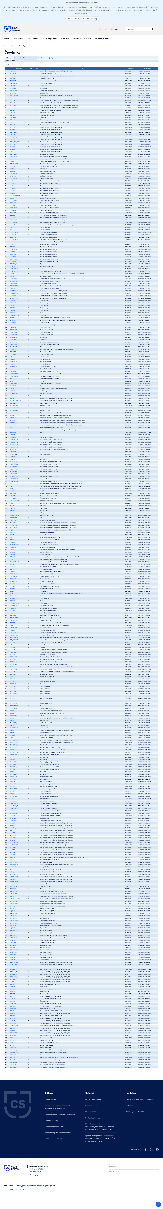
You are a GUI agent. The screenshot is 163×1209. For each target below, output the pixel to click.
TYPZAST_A (13, 784)
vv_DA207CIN (14, 842)
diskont (12, 198)
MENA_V (12, 510)
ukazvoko (13, 811)
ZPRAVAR (13, 1047)
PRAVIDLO (13, 615)
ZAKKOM (13, 935)
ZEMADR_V (13, 974)
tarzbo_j (12, 730)
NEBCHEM (13, 542)
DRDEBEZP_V (14, 286)
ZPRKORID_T (14, 1050)
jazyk (11, 396)
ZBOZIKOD (13, 952)
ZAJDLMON (13, 916)
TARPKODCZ (14, 725)
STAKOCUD (13, 681)
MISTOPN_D (13, 525)
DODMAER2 (13, 205)
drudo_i (12, 305)
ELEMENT (13, 354)
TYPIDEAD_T (14, 740)
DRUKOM (13, 325)
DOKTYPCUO (14, 269)
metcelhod (13, 520)
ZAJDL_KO (13, 896)
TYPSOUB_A (13, 774)
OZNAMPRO (13, 581)
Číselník (39, 58)
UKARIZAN (13, 801)
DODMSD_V (13, 222)
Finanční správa (91, 1106)
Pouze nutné (73, 18)
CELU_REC (13, 144)
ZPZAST (12, 1057)
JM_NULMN (13, 417)
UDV (11, 798)
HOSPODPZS (14, 376)
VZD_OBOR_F (14, 876)
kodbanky (13, 432)
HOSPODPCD (14, 374)
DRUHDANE (13, 313)
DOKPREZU (13, 261)
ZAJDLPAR (13, 923)
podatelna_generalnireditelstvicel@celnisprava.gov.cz (34, 1186)
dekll (11, 181)
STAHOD (12, 679)
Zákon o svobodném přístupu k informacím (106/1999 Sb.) (57, 1107)
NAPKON (13, 540)
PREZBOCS (13, 620)
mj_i (11, 530)
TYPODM (13, 759)
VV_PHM (12, 857)
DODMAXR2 (13, 210)
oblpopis (12, 554)
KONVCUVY (13, 469)
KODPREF (13, 452)
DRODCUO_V (14, 293)
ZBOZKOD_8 (14, 959)
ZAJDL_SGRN (14, 901)
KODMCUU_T (14, 444)
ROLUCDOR (13, 649)
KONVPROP (13, 474)
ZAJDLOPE (13, 918)
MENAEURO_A (14, 515)
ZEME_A (12, 986)
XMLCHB (12, 884)
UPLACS (12, 815)
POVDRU (12, 601)
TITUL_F (12, 735)
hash (11, 369)
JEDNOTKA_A (14, 405)
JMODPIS (13, 420)
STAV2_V (12, 698)
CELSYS (12, 120)
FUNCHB (12, 359)
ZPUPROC (13, 1055)
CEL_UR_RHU (14, 105)
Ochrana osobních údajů (55, 1126)
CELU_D (12, 125)
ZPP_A (12, 1040)
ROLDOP (12, 642)
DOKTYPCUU (14, 271)
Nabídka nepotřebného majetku (58, 1132)
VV (11, 830)
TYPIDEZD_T (14, 750)
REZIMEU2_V (14, 637)
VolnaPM (12, 823)
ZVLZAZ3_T (13, 1064)
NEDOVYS (13, 547)
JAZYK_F (12, 398)
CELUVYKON (14, 164)
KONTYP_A (13, 461)
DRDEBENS (13, 278)
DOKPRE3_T (13, 254)
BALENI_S (13, 88)
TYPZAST (13, 781)
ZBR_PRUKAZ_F (15, 962)
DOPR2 (12, 276)
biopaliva (13, 98)
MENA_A (12, 505)
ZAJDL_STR (13, 906)
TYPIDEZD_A (14, 745)
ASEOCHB (13, 78)
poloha (12, 591)
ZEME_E (12, 991)
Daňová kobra (91, 1112)
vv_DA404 (13, 852)
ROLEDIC (13, 647)
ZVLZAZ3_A (13, 1062)
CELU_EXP (13, 134)
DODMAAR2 (13, 200)
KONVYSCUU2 (14, 481)
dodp (11, 227)
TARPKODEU (14, 728)
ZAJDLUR (13, 925)
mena (11, 503)
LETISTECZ (13, 498)
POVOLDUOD (14, 605)
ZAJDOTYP (13, 930)
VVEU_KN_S (13, 862)
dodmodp (13, 212)
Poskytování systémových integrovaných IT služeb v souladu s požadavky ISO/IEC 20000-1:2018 (99, 1127)
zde (85, 13)
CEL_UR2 (13, 112)
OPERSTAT (13, 574)
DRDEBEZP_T (14, 283)
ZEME (12, 984)
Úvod (6, 46)
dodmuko (13, 225)
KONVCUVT (13, 466)
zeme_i (12, 996)
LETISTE (12, 496)
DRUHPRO (13, 322)
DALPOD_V (13, 178)
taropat (12, 718)
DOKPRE (12, 247)
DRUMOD (13, 327)
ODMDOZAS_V (14, 562)
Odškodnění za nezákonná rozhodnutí (60, 1114)
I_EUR (12, 388)
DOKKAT (12, 244)
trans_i (12, 737)
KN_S (11, 430)
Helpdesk (130, 1106)
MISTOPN (13, 523)
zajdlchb (12, 911)
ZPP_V (12, 1045)
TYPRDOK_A (14, 764)
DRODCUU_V (14, 298)
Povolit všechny (90, 18)
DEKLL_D (13, 183)
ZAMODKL (13, 945)
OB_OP (12, 549)
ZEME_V (12, 1001)
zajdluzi (12, 928)
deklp (12, 186)
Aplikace (65, 38)
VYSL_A (12, 872)
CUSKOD (12, 171)
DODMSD (13, 215)
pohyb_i (12, 588)
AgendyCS (13, 71)
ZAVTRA (12, 947)
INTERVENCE (14, 393)
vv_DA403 (13, 850)
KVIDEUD (13, 493)
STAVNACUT (14, 703)
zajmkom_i (13, 933)
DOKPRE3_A (13, 252)
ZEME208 (13, 1008)
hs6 (11, 378)
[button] (152, 29)
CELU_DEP (13, 127)
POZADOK (13, 608)
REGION (12, 630)
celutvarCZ (13, 161)
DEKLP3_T (13, 190)
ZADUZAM (13, 889)
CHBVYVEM (13, 386)
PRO (11, 625)
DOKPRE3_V (13, 256)
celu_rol (12, 147)
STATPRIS (13, 686)
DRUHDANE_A (14, 315)
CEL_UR (12, 100)
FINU (11, 357)
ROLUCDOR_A (14, 652)
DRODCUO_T (14, 291)
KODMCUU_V (14, 447)
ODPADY (12, 564)
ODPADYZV (13, 566)
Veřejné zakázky (51, 1120)
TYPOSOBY (13, 762)
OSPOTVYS (13, 576)
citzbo (12, 169)
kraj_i (11, 486)
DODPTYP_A (14, 232)
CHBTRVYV (13, 383)
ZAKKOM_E (13, 940)
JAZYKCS (13, 403)
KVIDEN (12, 491)
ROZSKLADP (14, 664)
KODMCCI (13, 437)
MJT (11, 537)
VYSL (11, 869)
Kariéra (87, 38)
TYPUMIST (13, 779)
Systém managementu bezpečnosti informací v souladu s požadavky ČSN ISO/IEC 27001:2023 (100, 1138)
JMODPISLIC (13, 422)
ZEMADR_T (13, 972)
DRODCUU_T (14, 295)
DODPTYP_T (14, 234)
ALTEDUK (13, 73)
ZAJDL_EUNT (14, 891)
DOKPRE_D (13, 249)
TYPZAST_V (13, 789)
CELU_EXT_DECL (15, 142)
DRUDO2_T (13, 310)
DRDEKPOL (13, 288)
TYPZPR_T (13, 791)
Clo (28, 38)
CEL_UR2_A (13, 115)
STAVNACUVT (14, 708)
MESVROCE (13, 518)
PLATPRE (13, 586)
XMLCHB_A (13, 886)
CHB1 (11, 381)
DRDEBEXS (13, 281)
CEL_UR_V (13, 110)
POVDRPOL (13, 596)
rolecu (12, 645)
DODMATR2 (13, 208)
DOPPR (12, 274)
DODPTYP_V (14, 237)
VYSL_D (12, 874)
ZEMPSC (12, 1030)
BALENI (12, 86)
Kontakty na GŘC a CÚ (135, 1112)
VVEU (12, 859)
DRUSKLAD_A (14, 339)
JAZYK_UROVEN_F (15, 400)
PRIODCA (13, 623)
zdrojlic (12, 967)
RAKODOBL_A (14, 628)
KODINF (12, 435)
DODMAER (13, 203)
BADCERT (13, 81)
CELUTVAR (13, 159)
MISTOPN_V (13, 527)
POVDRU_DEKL (14, 603)
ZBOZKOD (13, 955)
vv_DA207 (13, 840)
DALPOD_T (13, 176)
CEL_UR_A (13, 103)
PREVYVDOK (14, 618)
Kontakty (77, 38)
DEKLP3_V (13, 193)
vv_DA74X (13, 854)
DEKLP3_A (13, 188)
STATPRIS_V (13, 693)
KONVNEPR (13, 471)
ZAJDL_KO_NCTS (15, 899)
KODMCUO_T (14, 440)
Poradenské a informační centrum (139, 1099)
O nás (6, 38)
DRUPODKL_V (14, 335)
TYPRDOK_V (13, 769)
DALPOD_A (13, 173)
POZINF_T (13, 613)
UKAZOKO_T (14, 806)
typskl (12, 771)
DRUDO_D (13, 303)
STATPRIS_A (13, 688)
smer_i (12, 676)
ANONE (12, 76)
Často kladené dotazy (53, 1139)
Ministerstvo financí (93, 1099)
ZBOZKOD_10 (14, 957)
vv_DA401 (13, 847)
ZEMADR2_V (14, 979)
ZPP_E (12, 1042)
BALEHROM (13, 83)
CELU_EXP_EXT (14, 137)
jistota (12, 413)
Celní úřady (18, 38)
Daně (35, 38)
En (106, 29)
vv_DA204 (13, 833)
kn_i (11, 427)
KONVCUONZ (14, 464)
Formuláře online (102, 38)
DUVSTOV (13, 349)
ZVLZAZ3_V (13, 1067)
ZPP (11, 1038)
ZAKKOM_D (13, 938)
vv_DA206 (13, 837)
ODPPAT (12, 569)
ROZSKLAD (13, 662)
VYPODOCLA (14, 864)
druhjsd (12, 317)
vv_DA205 (13, 835)
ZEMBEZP (13, 981)
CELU (11, 122)
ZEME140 (13, 1003)
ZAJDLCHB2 (13, 913)
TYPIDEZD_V (14, 752)
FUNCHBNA (13, 364)
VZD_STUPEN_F (15, 881)
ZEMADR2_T (14, 977)
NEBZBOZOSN (14, 545)
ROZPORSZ (13, 659)
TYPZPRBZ (13, 796)
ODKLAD (12, 557)
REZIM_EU (13, 632)
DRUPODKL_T (14, 332)
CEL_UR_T (13, 107)
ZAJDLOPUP (14, 920)
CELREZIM (13, 117)
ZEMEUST (13, 1023)
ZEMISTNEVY (14, 1025)
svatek (12, 713)
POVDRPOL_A (14, 598)
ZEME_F (12, 994)
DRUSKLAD (13, 337)
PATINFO (12, 584)
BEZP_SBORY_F (14, 95)
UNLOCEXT (13, 813)
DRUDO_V (13, 308)
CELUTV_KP (13, 156)
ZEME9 (12, 1011)
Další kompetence (49, 38)
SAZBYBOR (13, 669)
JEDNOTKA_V (14, 410)
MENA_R (12, 508)
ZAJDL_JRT (13, 894)
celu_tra (12, 149)
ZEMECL (12, 1013)
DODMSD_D (13, 220)
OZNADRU (13, 579)
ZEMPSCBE (13, 1033)
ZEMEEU (12, 1016)
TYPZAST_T (13, 786)
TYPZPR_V (13, 793)
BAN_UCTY (13, 93)
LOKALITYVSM (14, 500)
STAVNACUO (14, 701)
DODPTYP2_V (14, 239)
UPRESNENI (13, 820)
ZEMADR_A (13, 969)
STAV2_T (12, 696)
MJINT (12, 535)
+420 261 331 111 (17, 1189)
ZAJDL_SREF (14, 903)
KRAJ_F (12, 483)
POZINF (12, 610)
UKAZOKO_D (14, 803)
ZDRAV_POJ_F (14, 964)
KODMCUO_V (14, 442)
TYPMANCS (13, 754)
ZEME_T (12, 999)
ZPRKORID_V (14, 1052)
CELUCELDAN (14, 154)
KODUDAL (13, 457)
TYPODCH (13, 757)
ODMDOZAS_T (14, 559)
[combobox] (137, 29)
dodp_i (12, 229)
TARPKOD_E (13, 723)
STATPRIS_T (13, 691)
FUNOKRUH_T (14, 366)
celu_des (12, 129)
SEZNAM (12, 671)
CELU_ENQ (13, 132)
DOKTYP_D (13, 264)
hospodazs (13, 371)
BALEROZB (13, 90)
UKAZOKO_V (14, 808)
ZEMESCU (13, 1021)
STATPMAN (13, 684)
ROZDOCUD (13, 657)
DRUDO (12, 300)
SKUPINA (13, 674)
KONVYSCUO (14, 476)
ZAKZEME (13, 942)
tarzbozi (12, 732)
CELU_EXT (13, 139)
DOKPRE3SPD (14, 259)
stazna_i (12, 711)
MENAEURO (13, 513)
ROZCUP (12, 654)
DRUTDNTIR (13, 342)
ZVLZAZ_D (13, 1060)
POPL (11, 593)
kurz (11, 488)
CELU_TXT (13, 151)
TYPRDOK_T (13, 767)
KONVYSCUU (14, 479)
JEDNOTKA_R (14, 408)
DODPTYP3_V (14, 242)
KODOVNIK (13, 449)
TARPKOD (13, 720)
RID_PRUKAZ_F (14, 640)
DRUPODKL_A (14, 330)
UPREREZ (13, 818)
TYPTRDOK (13, 776)
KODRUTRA (13, 454)
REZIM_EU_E (14, 635)
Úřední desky (50, 1099)
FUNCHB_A (13, 361)
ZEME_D (12, 989)
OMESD (12, 571)
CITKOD (12, 166)
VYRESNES (13, 867)
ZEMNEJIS (13, 1028)
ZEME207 (13, 1006)
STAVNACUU (14, 706)
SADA (12, 667)
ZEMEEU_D (13, 1018)
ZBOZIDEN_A (14, 950)
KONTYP (12, 459)
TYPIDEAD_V (14, 742)
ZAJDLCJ (13, 908)
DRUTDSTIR (13, 344)
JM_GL (12, 415)
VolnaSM (12, 825)
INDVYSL (12, 391)
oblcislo (12, 552)
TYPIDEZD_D (14, 747)
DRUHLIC (13, 320)
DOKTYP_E (13, 266)
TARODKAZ (13, 715)
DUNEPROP (13, 347)
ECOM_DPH (13, 352)
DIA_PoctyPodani (15, 195)
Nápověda (53, 58)
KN (11, 425)
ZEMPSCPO (13, 1035)
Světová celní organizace (95, 1118)
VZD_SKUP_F (14, 879)
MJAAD (12, 532)
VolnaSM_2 (13, 828)
